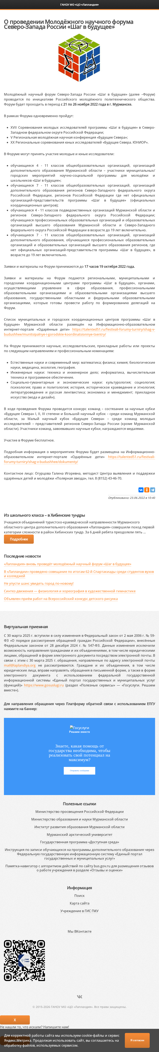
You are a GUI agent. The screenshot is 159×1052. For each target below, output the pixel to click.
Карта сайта (79, 903)
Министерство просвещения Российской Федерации (79, 811)
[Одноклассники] (146, 489)
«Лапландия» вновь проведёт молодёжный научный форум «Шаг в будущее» (67, 564)
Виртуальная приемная (26, 626)
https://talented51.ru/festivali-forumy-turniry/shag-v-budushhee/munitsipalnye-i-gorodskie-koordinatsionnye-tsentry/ (79, 332)
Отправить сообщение (79, 770)
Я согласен (137, 1040)
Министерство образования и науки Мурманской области (79, 819)
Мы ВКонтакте (80, 931)
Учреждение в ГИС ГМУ (79, 911)
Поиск (79, 895)
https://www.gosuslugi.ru (44, 685)
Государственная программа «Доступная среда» (79, 842)
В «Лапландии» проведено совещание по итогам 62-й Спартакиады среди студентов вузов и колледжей (79, 573)
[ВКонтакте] (141, 489)
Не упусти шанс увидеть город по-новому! (38, 583)
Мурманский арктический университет (79, 834)
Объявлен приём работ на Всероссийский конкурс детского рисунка (61, 598)
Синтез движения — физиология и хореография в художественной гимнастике (70, 591)
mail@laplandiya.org (20, 665)
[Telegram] (152, 489)
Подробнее (19, 539)
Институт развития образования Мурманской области (79, 827)
